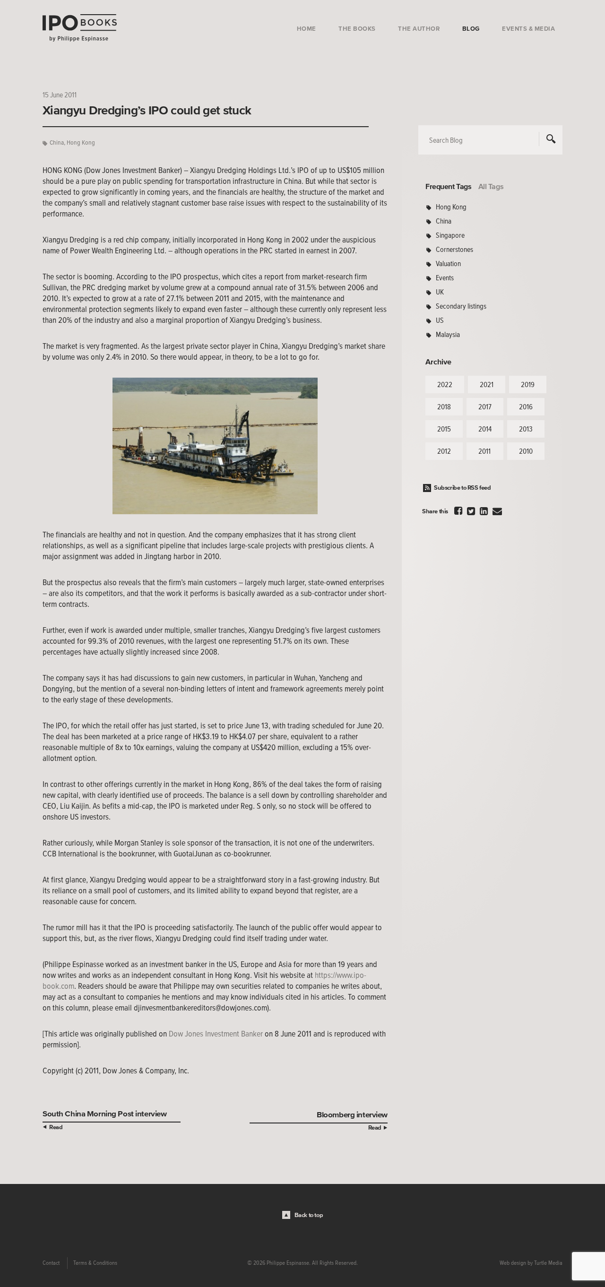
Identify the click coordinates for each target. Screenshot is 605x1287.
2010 (526, 451)
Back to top (308, 1214)
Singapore (450, 235)
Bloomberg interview (352, 1114)
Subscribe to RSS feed (462, 487)
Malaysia (448, 334)
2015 (444, 428)
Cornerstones (454, 249)
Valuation (448, 263)
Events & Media (528, 28)
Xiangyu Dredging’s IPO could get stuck (147, 110)
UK (440, 291)
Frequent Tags (448, 186)
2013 (526, 428)
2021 (486, 384)
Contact (51, 1263)
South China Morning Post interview (104, 1113)
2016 (526, 406)
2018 (444, 406)
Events (445, 277)
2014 (485, 428)
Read (55, 1127)
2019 (528, 384)
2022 (444, 384)
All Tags (491, 186)
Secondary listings (461, 306)
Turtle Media (548, 1263)
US (440, 320)
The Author (419, 28)
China (57, 142)
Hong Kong (81, 142)
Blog (471, 28)
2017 (485, 406)
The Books (357, 28)
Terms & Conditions (95, 1263)
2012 (444, 451)
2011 (484, 451)
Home (306, 28)
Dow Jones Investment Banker (216, 1033)
